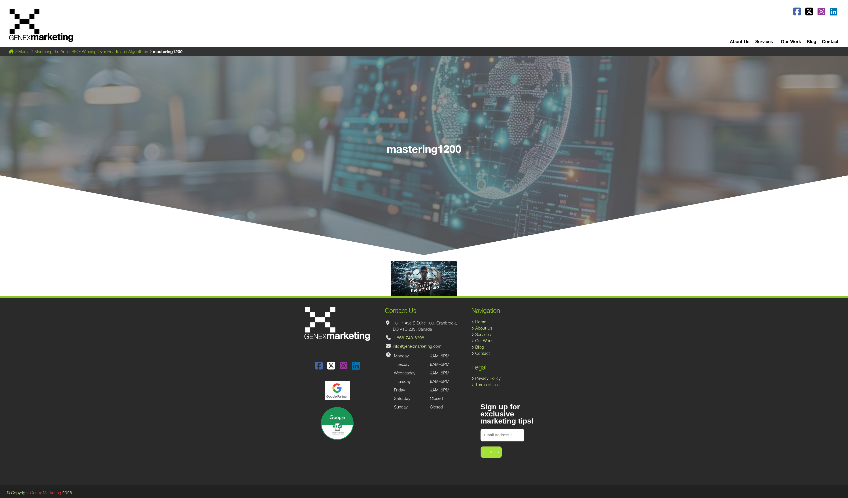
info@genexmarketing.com (417, 346)
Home (480, 321)
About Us (740, 41)
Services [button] (764, 41)
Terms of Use (487, 384)
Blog (811, 41)
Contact (830, 41)
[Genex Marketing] (41, 28)
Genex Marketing (45, 492)
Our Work (791, 41)
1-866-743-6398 (408, 337)
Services (483, 334)
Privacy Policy (488, 378)
